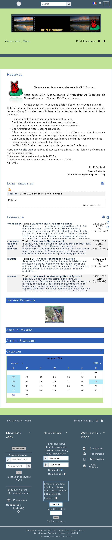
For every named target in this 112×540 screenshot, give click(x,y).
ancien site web (23, 150)
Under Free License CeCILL (72, 530)
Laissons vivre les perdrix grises (52, 224)
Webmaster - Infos (93, 435)
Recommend (96, 454)
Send (18, 472)
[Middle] (108, 222)
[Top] (108, 217)
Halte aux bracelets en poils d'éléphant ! (57, 276)
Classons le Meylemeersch (48, 241)
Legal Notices (93, 466)
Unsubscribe (55, 474)
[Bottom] (108, 227)
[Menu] (106, 4)
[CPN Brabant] (56, 23)
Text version (96, 459)
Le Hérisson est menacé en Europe (53, 259)
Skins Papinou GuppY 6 (45, 533)
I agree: (49, 498)
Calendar (54, 351)
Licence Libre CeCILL (68, 533)
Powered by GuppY (35, 530)
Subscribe (54, 470)
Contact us (95, 448)
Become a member (19, 448)
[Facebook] (19, 4)
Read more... (90, 205)
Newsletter (55, 433)
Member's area (18, 435)
